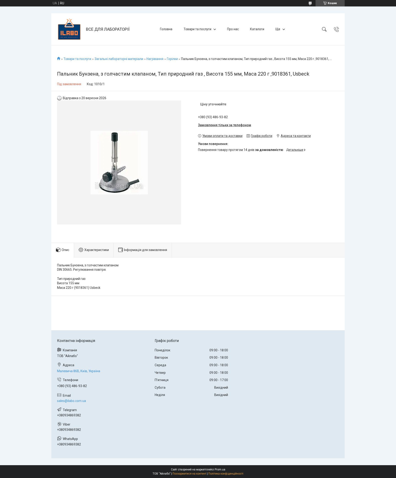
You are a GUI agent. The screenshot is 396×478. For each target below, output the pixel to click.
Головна (166, 29)
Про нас (233, 29)
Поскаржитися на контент (189, 473)
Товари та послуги (197, 29)
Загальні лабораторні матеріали (119, 59)
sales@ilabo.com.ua (71, 401)
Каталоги (257, 29)
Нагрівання (154, 59)
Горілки (172, 59)
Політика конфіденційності (225, 473)
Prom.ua (220, 469)
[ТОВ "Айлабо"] (69, 29)
